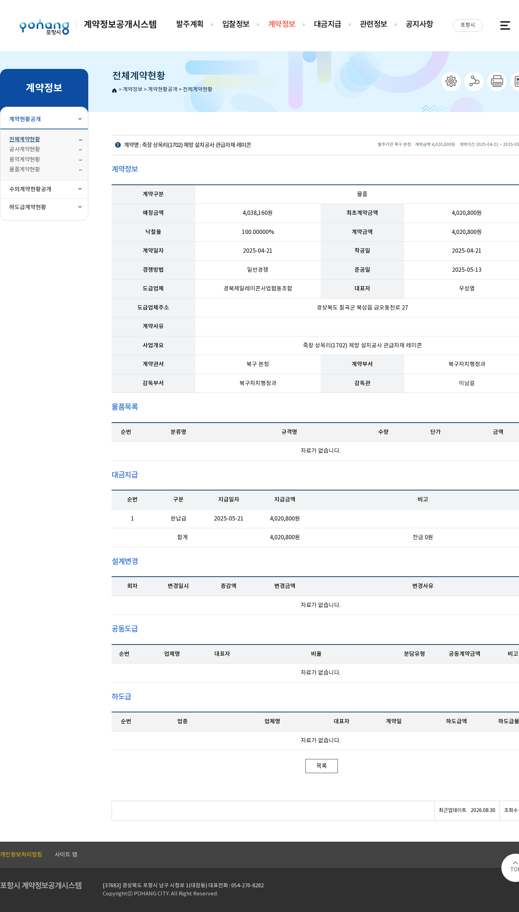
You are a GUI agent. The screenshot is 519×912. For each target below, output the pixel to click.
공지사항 (419, 24)
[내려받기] (497, 81)
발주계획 (190, 24)
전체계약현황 (198, 90)
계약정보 (282, 24)
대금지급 (327, 24)
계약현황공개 (163, 90)
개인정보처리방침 (21, 855)
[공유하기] (474, 81)
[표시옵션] (451, 81)
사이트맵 (505, 25)
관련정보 (373, 24)
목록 (321, 766)
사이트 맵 (66, 855)
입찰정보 (236, 24)
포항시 (467, 25)
